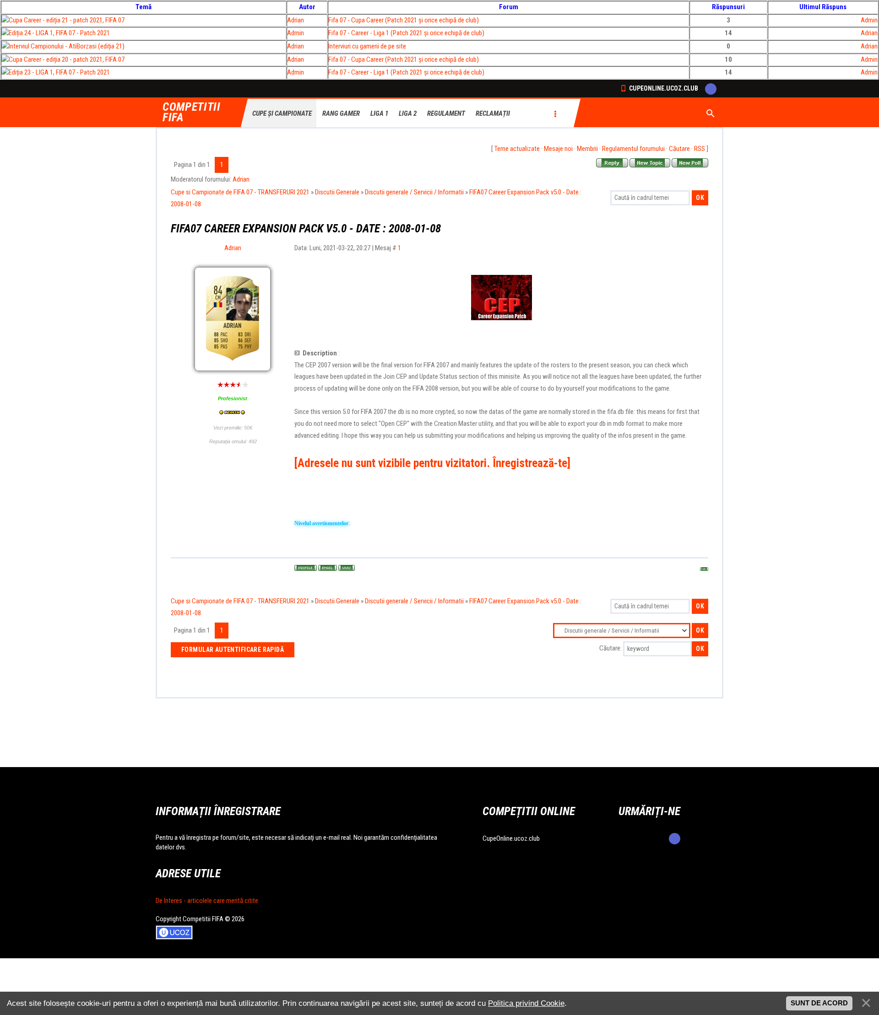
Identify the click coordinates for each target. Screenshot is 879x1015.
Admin (869, 20)
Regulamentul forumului (633, 149)
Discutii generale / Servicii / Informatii (414, 192)
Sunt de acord (819, 1003)
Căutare (679, 149)
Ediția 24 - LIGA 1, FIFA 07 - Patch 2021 (59, 33)
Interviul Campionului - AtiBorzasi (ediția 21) (67, 46)
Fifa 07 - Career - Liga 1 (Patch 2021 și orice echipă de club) (406, 33)
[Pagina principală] (346, 568)
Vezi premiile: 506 (232, 427)
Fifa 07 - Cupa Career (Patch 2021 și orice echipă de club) (403, 20)
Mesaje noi (558, 149)
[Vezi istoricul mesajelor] (232, 413)
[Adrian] (232, 296)
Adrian (295, 20)
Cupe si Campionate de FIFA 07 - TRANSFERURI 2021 (240, 192)
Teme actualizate (517, 149)
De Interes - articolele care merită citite (207, 901)
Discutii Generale (337, 192)
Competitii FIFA (192, 112)
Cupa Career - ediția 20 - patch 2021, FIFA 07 (67, 59)
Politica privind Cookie (526, 1003)
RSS (699, 149)
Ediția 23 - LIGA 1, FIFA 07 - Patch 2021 (59, 72)
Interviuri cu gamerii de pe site (367, 46)
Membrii (587, 149)
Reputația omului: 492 (233, 441)
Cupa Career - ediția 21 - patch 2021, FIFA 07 (67, 20)
